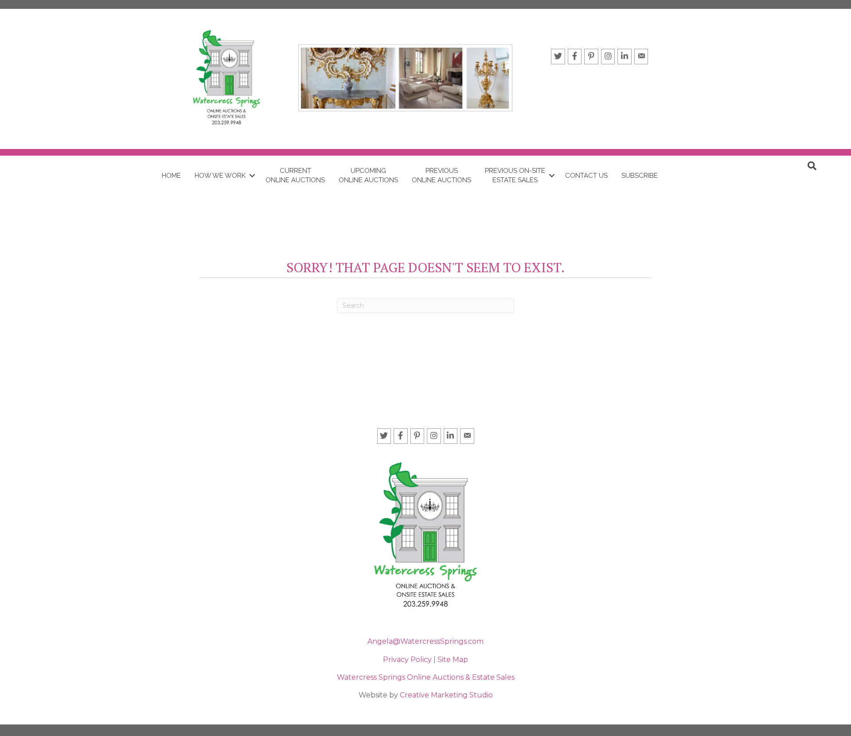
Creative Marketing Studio (446, 695)
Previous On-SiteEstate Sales (515, 175)
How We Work (220, 176)
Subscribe (639, 176)
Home (171, 176)
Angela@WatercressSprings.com (425, 641)
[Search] (812, 166)
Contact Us (586, 176)
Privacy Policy (408, 659)
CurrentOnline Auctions (295, 175)
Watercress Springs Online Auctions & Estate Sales (426, 677)
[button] (252, 176)
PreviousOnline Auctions (441, 175)
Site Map (452, 659)
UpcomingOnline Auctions (368, 175)
